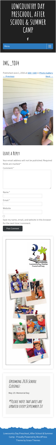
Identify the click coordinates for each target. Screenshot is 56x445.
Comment (8, 168)
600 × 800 (32, 72)
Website (7, 208)
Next (49, 76)
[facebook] (27, 39)
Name (6, 192)
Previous (8, 76)
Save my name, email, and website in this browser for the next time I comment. (27, 221)
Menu (7, 46)
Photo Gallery (46, 72)
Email (6, 200)
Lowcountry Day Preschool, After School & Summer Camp (28, 18)
